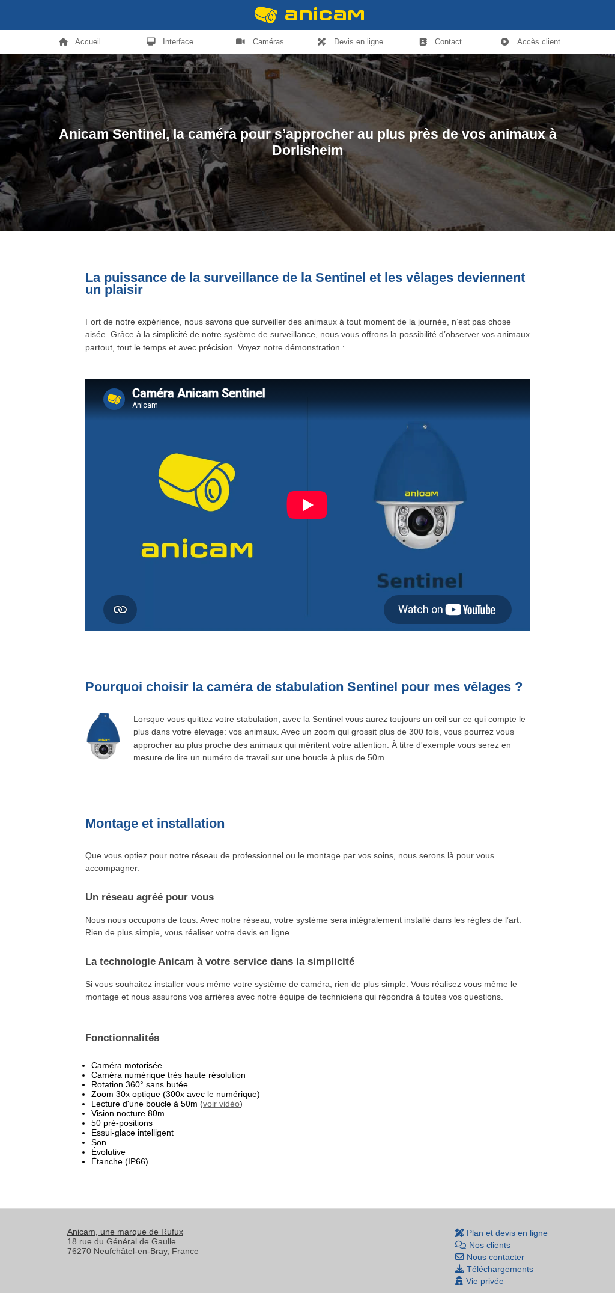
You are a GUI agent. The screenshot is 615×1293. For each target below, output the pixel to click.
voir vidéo (221, 1103)
